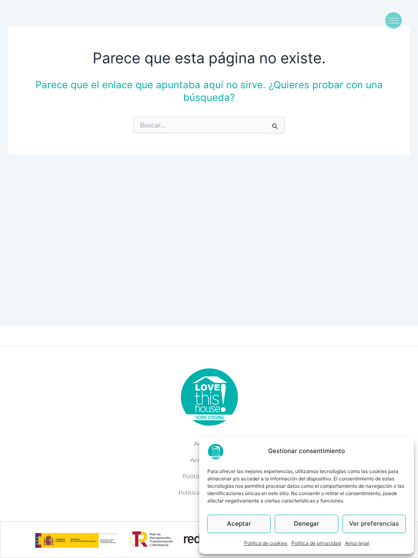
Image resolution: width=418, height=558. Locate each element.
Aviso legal (357, 543)
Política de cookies (265, 543)
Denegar (306, 523)
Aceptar (239, 523)
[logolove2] (209, 396)
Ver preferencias (374, 523)
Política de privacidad (316, 543)
